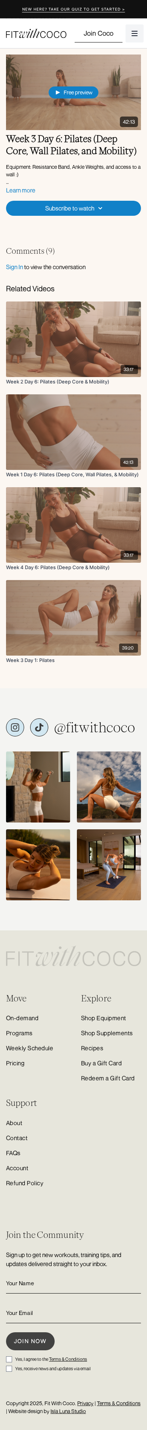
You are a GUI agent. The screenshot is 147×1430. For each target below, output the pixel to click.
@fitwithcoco (94, 727)
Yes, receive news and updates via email (52, 1368)
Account (17, 1168)
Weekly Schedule (29, 1048)
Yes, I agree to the (51, 1359)
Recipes (92, 1048)
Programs (19, 1033)
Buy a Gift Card (101, 1063)
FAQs (13, 1153)
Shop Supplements (107, 1033)
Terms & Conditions (68, 1359)
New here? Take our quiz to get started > (73, 9)
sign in (14, 267)
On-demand (22, 1018)
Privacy (85, 1403)
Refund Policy (24, 1183)
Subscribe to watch (69, 208)
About (14, 1123)
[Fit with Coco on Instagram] (15, 727)
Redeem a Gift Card (108, 1078)
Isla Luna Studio (68, 1411)
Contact (17, 1138)
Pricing (15, 1063)
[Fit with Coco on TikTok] (39, 727)
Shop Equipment (103, 1018)
